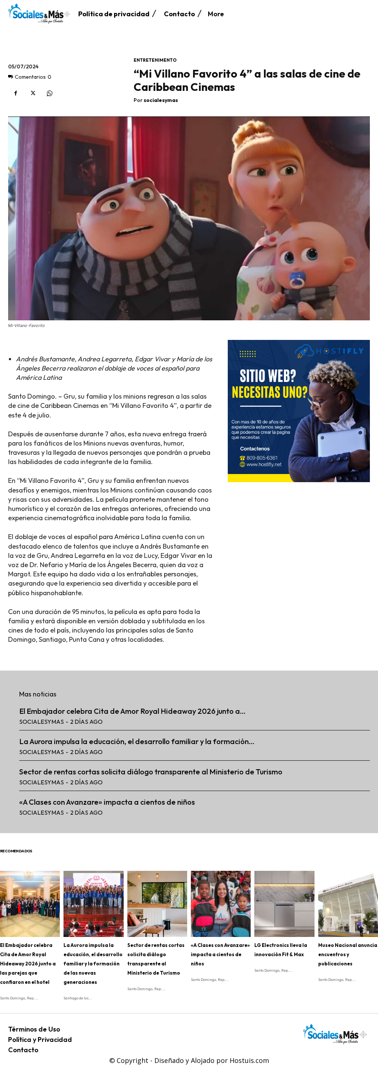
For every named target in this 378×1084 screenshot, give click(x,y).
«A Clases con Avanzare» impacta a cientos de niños (107, 802)
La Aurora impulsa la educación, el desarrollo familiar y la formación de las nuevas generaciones (93, 963)
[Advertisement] (299, 535)
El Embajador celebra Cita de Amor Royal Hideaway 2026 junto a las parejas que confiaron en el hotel (28, 963)
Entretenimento (155, 60)
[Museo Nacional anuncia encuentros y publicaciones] (348, 904)
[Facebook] (15, 93)
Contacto (23, 1050)
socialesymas (161, 100)
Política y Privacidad (40, 1039)
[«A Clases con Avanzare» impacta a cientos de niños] (221, 904)
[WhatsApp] (49, 93)
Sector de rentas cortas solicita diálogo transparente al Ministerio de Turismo (150, 771)
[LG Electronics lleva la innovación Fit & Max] (284, 904)
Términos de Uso (34, 1029)
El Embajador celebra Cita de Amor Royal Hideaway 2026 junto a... (132, 711)
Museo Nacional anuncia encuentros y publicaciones (347, 954)
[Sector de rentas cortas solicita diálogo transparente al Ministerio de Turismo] (157, 904)
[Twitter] (32, 93)
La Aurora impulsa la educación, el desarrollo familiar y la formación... (136, 741)
